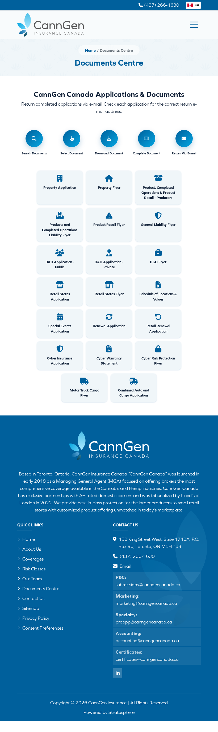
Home (90, 50)
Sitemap (30, 608)
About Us (31, 549)
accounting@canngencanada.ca (147, 640)
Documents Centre (40, 588)
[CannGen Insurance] (109, 449)
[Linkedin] (117, 673)
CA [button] (196, 5)
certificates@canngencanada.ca (147, 659)
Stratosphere (121, 712)
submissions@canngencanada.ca (148, 584)
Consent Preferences (42, 628)
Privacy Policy (35, 618)
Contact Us (33, 598)
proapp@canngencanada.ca (144, 622)
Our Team (32, 578)
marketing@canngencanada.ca (146, 603)
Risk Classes (33, 568)
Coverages (33, 559)
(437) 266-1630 (137, 556)
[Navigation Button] (194, 24)
